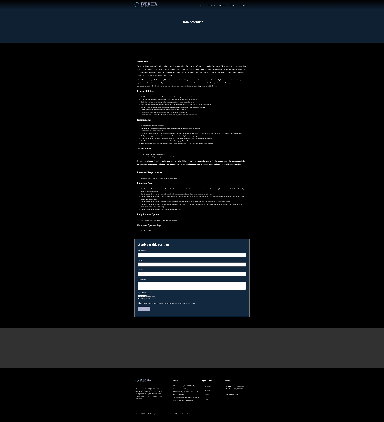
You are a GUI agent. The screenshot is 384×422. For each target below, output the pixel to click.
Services (222, 5)
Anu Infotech (183, 414)
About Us (211, 5)
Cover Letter (142, 279)
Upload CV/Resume (145, 293)
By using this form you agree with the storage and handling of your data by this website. (168, 303)
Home (201, 5)
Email (140, 260)
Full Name (142, 250)
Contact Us (244, 5)
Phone (140, 269)
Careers (232, 5)
